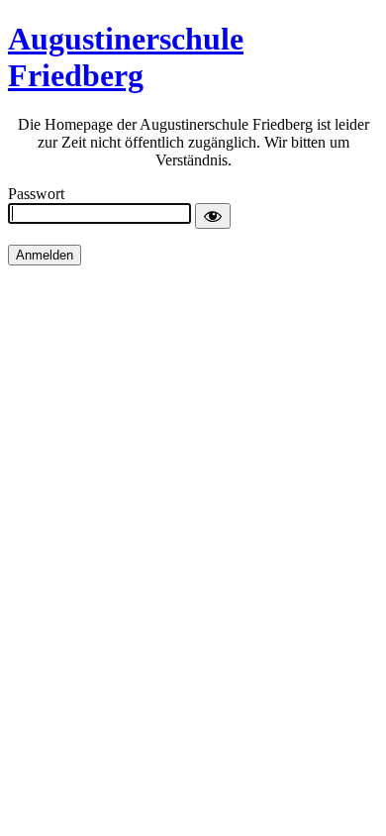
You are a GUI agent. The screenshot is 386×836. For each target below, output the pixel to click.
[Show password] (213, 216)
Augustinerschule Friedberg (125, 57)
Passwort (36, 193)
